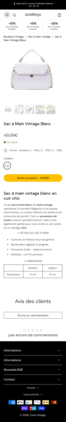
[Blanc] (7, 165)
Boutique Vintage (14, 36)
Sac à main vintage (39, 36)
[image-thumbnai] (8, 109)
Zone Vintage (38, 415)
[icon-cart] (58, 14)
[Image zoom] (33, 74)
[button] (33, 178)
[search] (14, 14)
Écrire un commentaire (33, 315)
